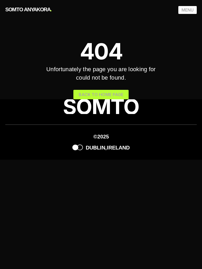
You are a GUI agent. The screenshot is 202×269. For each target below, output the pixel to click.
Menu (187, 10)
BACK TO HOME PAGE (101, 94)
